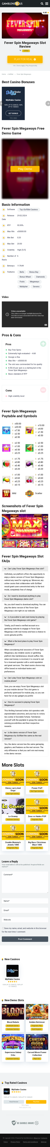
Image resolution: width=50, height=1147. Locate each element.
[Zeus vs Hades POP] (37, 813)
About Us (37, 1138)
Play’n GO (37, 1059)
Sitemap (43, 1142)
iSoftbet (26, 51)
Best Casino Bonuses (18, 82)
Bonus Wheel (25, 277)
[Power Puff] (37, 785)
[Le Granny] (13, 813)
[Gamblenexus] (12, 3)
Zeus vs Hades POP (37, 816)
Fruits (22, 281)
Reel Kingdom (36, 1029)
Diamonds (40, 277)
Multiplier (24, 286)
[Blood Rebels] (13, 1019)
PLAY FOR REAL (23, 59)
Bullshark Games (12, 1026)
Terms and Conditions (30, 1142)
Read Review (13, 1102)
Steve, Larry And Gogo (13, 789)
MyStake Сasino (13, 100)
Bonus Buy (33, 272)
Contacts (44, 1138)
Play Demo (25, 169)
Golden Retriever (37, 1022)
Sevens (36, 286)
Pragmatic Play (37, 819)
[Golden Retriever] (37, 1019)
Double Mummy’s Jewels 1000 (13, 843)
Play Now (36, 1102)
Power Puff (37, 788)
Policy (6, 1142)
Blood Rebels (13, 1022)
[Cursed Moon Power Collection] (37, 1049)
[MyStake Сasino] (12, 976)
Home (4, 74)
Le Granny (13, 816)
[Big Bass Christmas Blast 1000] (37, 839)
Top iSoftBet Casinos (29, 209)
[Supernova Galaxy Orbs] (13, 1049)
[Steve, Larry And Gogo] (13, 785)
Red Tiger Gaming (13, 793)
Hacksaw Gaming (13, 819)
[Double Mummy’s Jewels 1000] (13, 839)
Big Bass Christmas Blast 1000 (37, 843)
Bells (22, 272)
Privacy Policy (15, 1142)
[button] (46, 527)
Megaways (34, 281)
